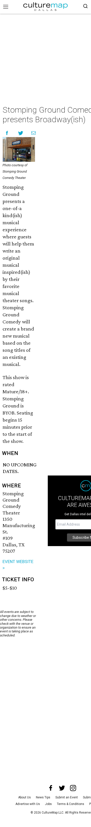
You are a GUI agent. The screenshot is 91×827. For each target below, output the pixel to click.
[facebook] (51, 788)
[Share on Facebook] (7, 133)
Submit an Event (66, 797)
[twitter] (62, 788)
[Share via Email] (33, 133)
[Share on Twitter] (20, 133)
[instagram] (73, 788)
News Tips (43, 797)
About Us (24, 797)
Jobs (48, 804)
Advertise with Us (27, 804)
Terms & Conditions (70, 804)
